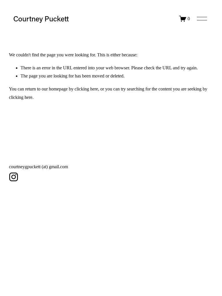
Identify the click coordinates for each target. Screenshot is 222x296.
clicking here (86, 88)
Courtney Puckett (41, 18)
